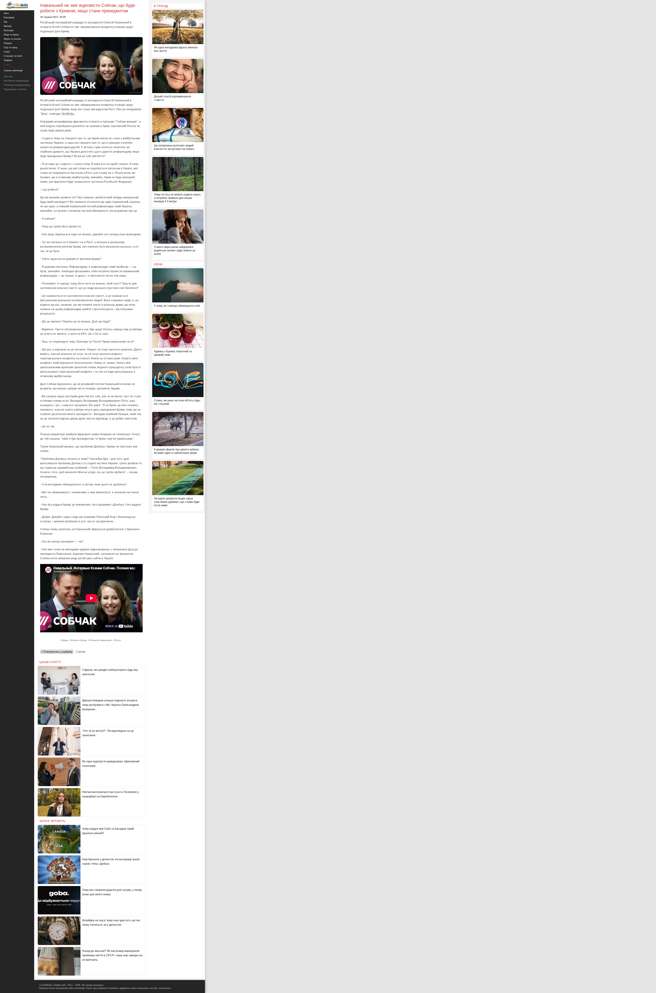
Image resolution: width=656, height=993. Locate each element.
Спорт (7, 51)
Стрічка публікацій (13, 70)
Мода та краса (11, 34)
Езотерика (9, 17)
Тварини (8, 60)
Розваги (8, 43)
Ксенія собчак (79, 640)
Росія (118, 640)
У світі (7, 64)
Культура (8, 30)
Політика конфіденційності (18, 85)
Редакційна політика (15, 89)
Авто (6, 13)
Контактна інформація (16, 80)
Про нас (8, 76)
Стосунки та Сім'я (13, 56)
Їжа (5, 22)
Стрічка (80, 651)
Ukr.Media (67, 113)
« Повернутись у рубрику (57, 651)
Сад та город (10, 47)
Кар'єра (7, 26)
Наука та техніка (12, 39)
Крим (65, 640)
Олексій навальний (101, 640)
